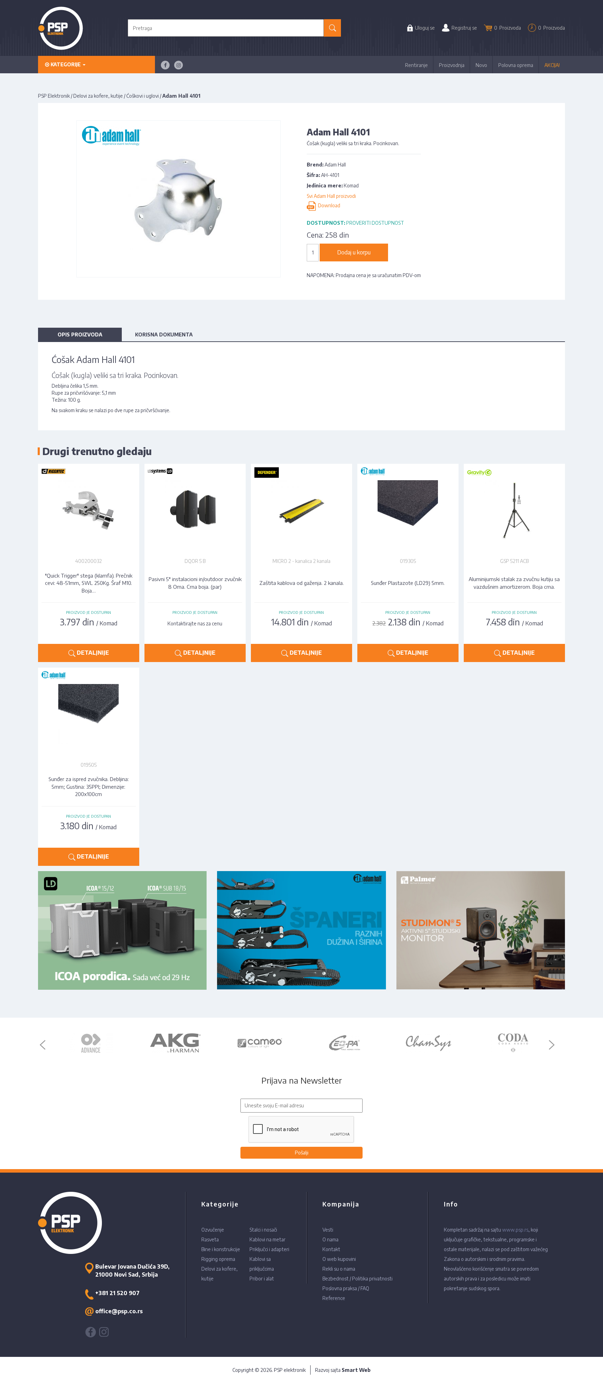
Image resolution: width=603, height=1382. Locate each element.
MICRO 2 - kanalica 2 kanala (301, 561)
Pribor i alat (262, 1278)
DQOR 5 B (195, 561)
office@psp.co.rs (119, 1311)
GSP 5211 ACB (514, 561)
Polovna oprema (515, 65)
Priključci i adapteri (269, 1249)
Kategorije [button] (65, 64)
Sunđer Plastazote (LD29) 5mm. (408, 583)
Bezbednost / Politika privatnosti (357, 1278)
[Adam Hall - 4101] (179, 198)
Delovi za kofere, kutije (98, 96)
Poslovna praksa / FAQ (345, 1288)
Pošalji (301, 1153)
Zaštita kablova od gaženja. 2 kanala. (301, 583)
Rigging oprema (218, 1259)
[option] (91, 1043)
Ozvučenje (212, 1230)
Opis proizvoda (80, 334)
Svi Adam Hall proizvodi (331, 196)
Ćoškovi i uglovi (142, 96)
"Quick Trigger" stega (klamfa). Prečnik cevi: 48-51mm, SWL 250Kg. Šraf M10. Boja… (88, 583)
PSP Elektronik (54, 96)
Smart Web (356, 1370)
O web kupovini (339, 1259)
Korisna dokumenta (164, 334)
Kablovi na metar (267, 1239)
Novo (481, 65)
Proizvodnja (451, 65)
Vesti (327, 1230)
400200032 (88, 561)
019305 (408, 561)
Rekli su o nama (338, 1269)
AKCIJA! (552, 65)
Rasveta (210, 1239)
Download (328, 206)
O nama (330, 1239)
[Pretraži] (332, 28)
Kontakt (331, 1249)
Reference (333, 1298)
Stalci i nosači (263, 1230)
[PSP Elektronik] (60, 28)
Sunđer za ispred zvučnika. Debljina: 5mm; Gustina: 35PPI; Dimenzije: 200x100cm (89, 786)
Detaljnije (92, 652)
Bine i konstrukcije (220, 1249)
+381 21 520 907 (117, 1293)
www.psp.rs (515, 1230)
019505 (89, 765)
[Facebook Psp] (165, 65)
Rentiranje (416, 65)
